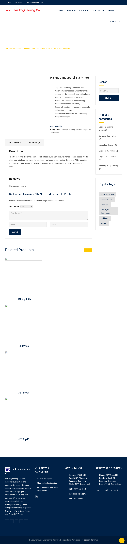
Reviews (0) (34, 142)
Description (15, 142)
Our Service (98, 10)
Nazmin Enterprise (44, 479)
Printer (103, 223)
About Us (71, 10)
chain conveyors (107, 194)
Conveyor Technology (107, 136)
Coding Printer (106, 199)
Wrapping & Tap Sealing (108, 166)
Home (60, 10)
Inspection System (106, 145)
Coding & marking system (71, 129)
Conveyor (105, 205)
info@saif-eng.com (35, 2)
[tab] (15, 142)
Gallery (112, 10)
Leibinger (104, 218)
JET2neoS (24, 392)
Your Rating (14, 206)
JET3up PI (24, 439)
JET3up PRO (24, 299)
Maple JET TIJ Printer (107, 157)
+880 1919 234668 (77, 489)
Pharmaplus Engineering (47, 483)
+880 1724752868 (15, 2)
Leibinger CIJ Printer (107, 151)
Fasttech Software (90, 540)
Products (84, 10)
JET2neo (24, 346)
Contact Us (114, 21)
